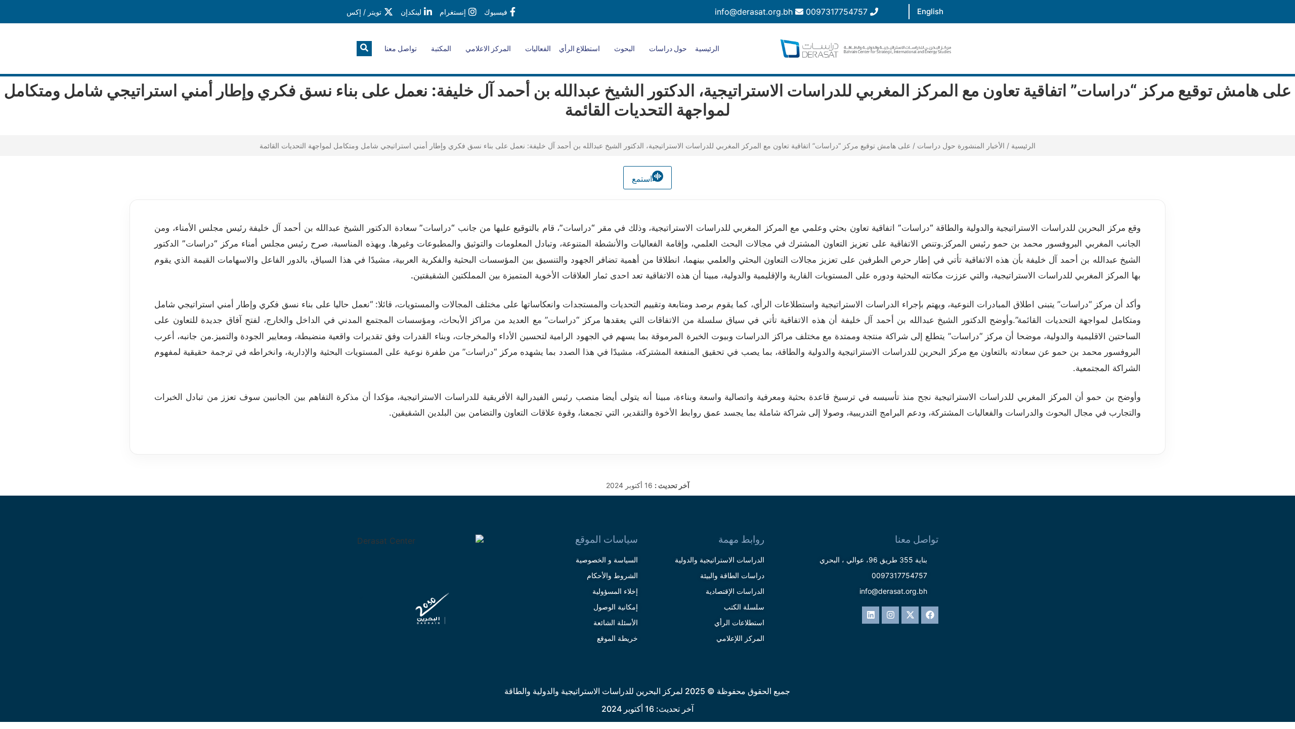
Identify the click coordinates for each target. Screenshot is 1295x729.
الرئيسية (707, 49)
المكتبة (441, 49)
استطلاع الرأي (579, 49)
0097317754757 (838, 12)
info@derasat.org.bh (755, 12)
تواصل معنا (400, 49)
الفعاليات (538, 49)
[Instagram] (890, 615)
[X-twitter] (910, 615)
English (930, 11)
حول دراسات (668, 49)
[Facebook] (929, 615)
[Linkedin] (870, 615)
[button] (364, 48)
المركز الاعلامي (488, 49)
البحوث (624, 49)
